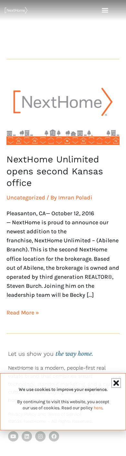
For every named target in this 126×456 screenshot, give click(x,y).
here (98, 408)
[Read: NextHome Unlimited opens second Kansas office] (63, 108)
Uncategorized (25, 197)
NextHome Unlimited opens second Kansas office (54, 171)
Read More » (22, 312)
